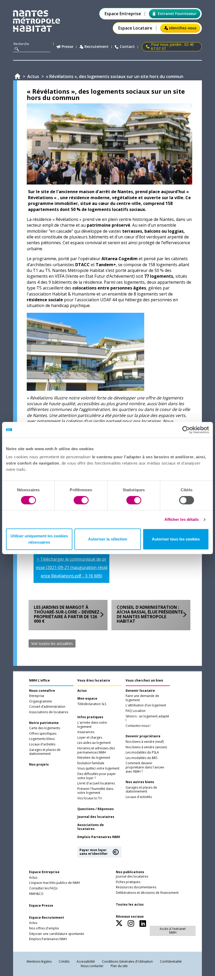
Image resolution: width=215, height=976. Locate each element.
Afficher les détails (181, 519)
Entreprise (36, 696)
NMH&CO (36, 894)
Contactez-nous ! (138, 726)
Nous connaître (42, 691)
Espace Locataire (135, 28)
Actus (82, 691)
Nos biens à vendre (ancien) (146, 747)
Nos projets (39, 764)
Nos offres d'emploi (44, 928)
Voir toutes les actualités (52, 643)
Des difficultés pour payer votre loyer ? (96, 776)
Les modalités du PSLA (142, 752)
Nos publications (130, 872)
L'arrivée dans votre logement (92, 725)
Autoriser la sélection (107, 539)
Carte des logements (44, 728)
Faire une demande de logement (142, 698)
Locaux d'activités (42, 744)
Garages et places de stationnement (45, 752)
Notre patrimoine (44, 723)
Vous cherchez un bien (144, 680)
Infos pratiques (90, 717)
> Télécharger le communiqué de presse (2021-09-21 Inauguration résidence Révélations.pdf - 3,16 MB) (71, 567)
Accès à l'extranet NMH (173, 931)
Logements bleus (42, 739)
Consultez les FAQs (43, 888)
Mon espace (87, 698)
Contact (127, 46)
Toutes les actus (130, 904)
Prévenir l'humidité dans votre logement (95, 791)
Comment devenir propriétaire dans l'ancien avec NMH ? (145, 767)
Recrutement (96, 46)
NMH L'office (39, 680)
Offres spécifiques (42, 734)
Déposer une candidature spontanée (56, 934)
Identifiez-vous (182, 27)
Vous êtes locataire (93, 680)
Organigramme (40, 701)
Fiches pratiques (128, 882)
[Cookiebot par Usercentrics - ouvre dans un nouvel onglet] (186, 430)
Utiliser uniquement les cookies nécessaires (39, 539)
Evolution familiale (90, 763)
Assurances (85, 732)
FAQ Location (136, 711)
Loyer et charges (89, 737)
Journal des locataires (95, 817)
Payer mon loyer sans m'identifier (93, 852)
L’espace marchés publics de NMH (54, 883)
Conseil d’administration (47, 707)
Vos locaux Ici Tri (89, 798)
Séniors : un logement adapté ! (147, 718)
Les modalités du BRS (141, 758)
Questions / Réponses (95, 809)
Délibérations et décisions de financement (147, 893)
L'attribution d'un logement (146, 705)
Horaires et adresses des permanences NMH (96, 750)
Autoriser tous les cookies (176, 539)
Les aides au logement (94, 743)
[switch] (81, 500)
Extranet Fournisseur (177, 13)
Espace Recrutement (46, 918)
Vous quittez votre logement (98, 768)
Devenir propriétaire (143, 736)
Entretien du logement (93, 758)
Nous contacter (92, 966)
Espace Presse (41, 906)
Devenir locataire (140, 691)
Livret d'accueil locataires (96, 783)
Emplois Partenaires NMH (98, 837)
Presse (67, 46)
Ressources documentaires (136, 887)
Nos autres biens (140, 782)
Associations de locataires (48, 712)
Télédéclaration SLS (91, 704)
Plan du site (119, 966)
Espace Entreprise (123, 14)
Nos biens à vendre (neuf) (145, 742)
